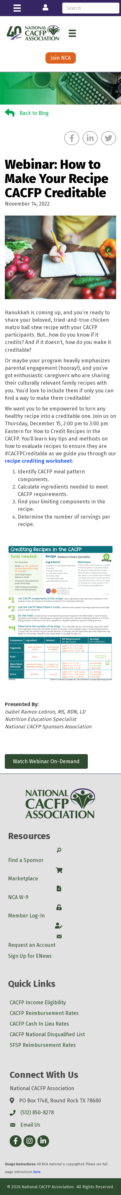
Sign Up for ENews (30, 956)
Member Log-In (26, 916)
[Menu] (17, 8)
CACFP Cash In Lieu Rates (39, 1024)
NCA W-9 (18, 897)
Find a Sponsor (26, 860)
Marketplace (23, 879)
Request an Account (31, 945)
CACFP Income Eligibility (38, 1002)
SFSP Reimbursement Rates (43, 1045)
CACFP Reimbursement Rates (44, 1013)
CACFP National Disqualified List (47, 1034)
